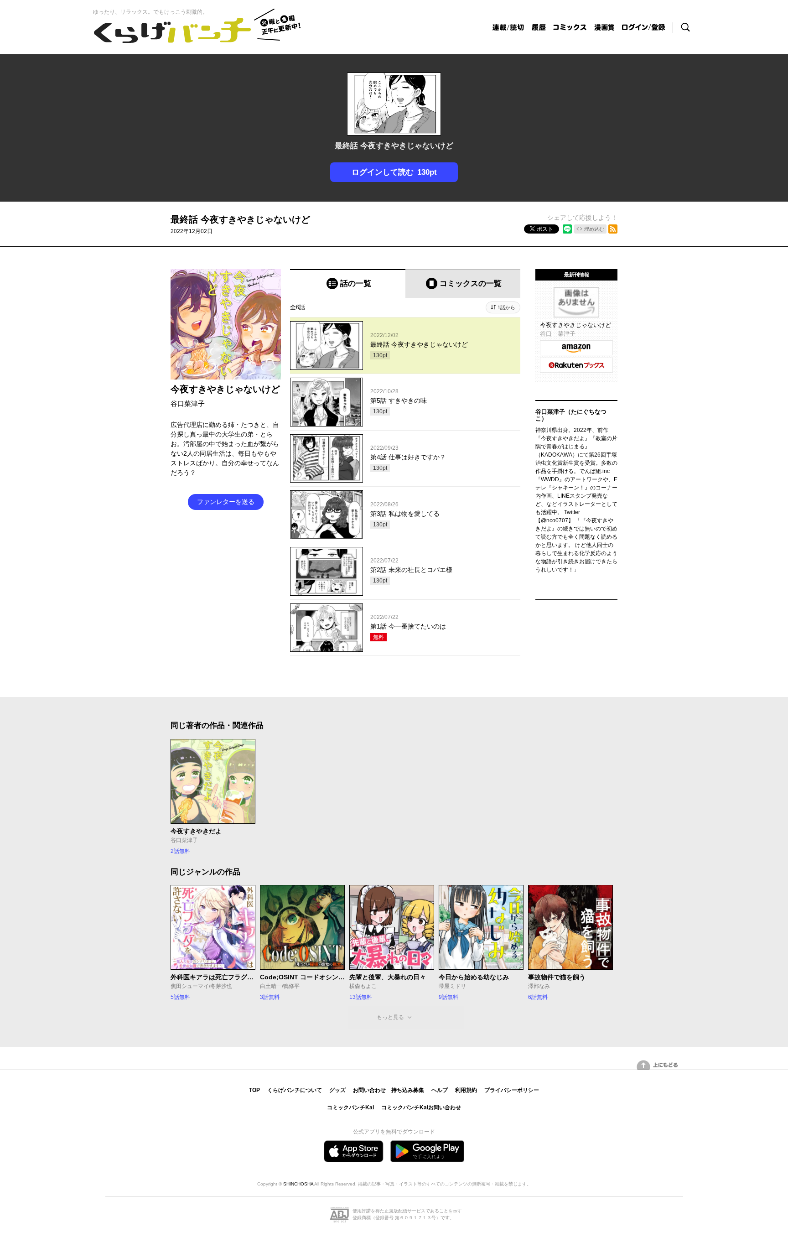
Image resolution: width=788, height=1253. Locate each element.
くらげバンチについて (294, 1090)
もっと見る (390, 1017)
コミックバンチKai (350, 1107)
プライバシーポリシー (511, 1090)
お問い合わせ (369, 1090)
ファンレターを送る (225, 501)
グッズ (337, 1090)
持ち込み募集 (407, 1090)
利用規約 (466, 1090)
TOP (254, 1090)
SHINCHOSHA (298, 1183)
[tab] (347, 283)
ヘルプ (439, 1090)
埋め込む (594, 229)
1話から (506, 307)
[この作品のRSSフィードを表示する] (612, 229)
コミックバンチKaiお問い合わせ (421, 1107)
